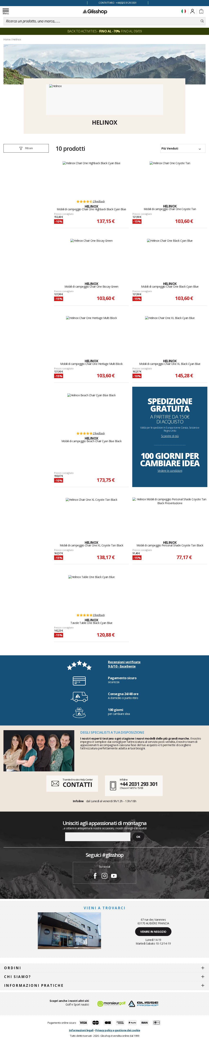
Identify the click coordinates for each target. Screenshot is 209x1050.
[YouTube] (114, 876)
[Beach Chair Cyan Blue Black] (91, 410)
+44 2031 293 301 (139, 783)
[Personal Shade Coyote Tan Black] (169, 514)
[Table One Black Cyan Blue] (91, 592)
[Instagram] (104, 876)
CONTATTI (77, 784)
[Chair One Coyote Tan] (170, 178)
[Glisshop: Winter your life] (95, 11)
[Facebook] (95, 876)
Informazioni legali (81, 1030)
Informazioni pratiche (34, 985)
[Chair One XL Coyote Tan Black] (91, 514)
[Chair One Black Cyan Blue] (170, 256)
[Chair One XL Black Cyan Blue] (170, 333)
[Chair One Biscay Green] (91, 256)
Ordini (12, 968)
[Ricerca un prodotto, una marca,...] (202, 21)
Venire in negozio (153, 932)
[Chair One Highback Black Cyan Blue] (91, 178)
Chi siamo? (17, 976)
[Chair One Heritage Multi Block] (91, 333)
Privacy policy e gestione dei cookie (117, 1030)
